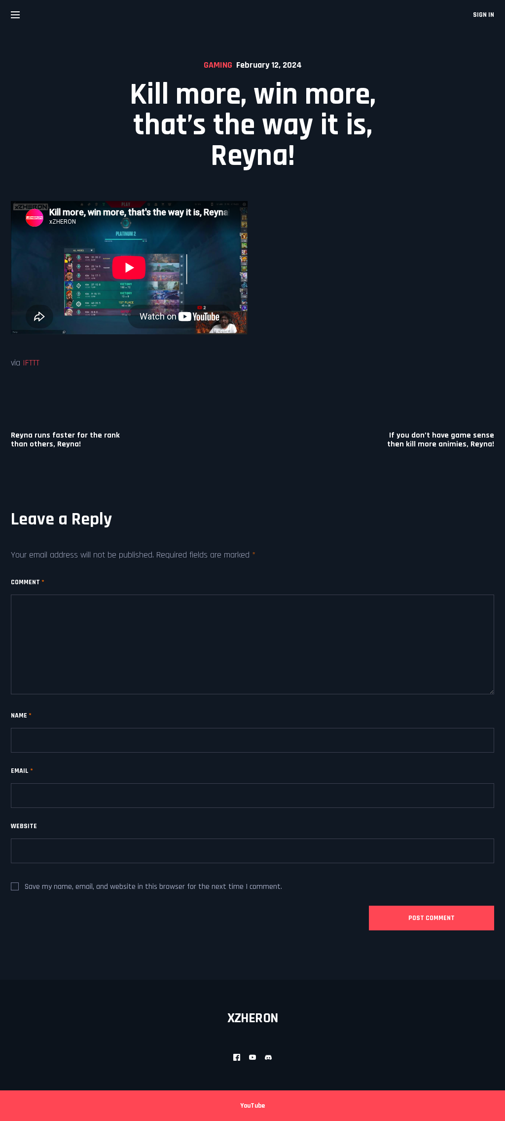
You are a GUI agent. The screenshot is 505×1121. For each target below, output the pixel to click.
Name (21, 715)
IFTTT (31, 362)
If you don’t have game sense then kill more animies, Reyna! (440, 440)
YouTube (252, 1105)
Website (24, 826)
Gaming (218, 65)
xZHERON (252, 1018)
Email (22, 770)
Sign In (483, 14)
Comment (27, 582)
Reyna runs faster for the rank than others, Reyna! (65, 440)
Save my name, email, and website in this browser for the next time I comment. (153, 886)
